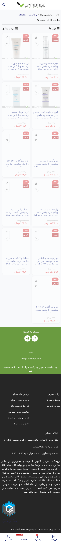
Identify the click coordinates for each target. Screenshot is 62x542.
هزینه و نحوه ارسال (20, 400)
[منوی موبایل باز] (58, 5)
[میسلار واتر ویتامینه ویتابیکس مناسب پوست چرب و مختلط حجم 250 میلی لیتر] (16, 193)
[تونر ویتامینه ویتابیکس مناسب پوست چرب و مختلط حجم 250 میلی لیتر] (46, 242)
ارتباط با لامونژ (53, 400)
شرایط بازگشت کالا (20, 406)
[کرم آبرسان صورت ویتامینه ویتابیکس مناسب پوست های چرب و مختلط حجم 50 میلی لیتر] (46, 144)
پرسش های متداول (20, 394)
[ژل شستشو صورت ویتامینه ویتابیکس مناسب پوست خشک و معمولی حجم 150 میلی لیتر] (16, 47)
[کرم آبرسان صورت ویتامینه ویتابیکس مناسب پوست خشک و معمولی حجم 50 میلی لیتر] (16, 96)
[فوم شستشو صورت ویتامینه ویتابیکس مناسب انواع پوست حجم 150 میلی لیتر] (46, 47)
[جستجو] (4, 5)
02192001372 (39, 446)
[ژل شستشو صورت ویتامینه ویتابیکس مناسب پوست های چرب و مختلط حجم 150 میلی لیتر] (46, 193)
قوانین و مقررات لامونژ (18, 417)
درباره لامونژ (54, 394)
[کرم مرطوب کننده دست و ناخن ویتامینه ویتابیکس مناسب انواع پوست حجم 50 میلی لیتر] (46, 96)
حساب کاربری (53, 406)
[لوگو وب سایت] (31, 4)
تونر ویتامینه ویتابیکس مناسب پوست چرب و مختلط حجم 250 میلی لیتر (45, 261)
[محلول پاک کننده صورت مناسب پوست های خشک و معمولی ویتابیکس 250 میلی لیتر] (16, 242)
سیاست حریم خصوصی (18, 411)
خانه (57, 14)
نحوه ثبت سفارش (21, 423)
